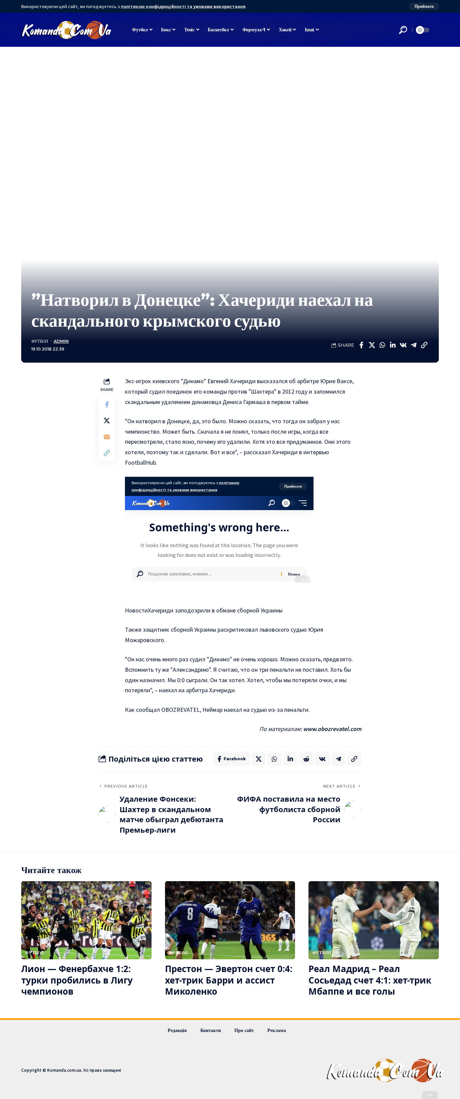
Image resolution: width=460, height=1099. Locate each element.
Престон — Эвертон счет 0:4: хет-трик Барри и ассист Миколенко (228, 980)
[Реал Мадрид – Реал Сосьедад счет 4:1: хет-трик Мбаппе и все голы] (373, 920)
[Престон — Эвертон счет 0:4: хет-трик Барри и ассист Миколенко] (230, 920)
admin (61, 341)
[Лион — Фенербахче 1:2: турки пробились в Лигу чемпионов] (86, 920)
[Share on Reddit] (306, 759)
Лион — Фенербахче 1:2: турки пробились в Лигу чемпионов (77, 980)
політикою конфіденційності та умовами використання (183, 6)
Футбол (39, 341)
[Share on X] (371, 345)
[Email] (107, 437)
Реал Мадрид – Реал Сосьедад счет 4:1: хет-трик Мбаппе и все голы (369, 980)
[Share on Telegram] (413, 345)
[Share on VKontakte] (403, 345)
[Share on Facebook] (361, 345)
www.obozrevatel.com (332, 729)
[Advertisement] (230, 97)
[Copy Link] (424, 345)
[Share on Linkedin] (392, 345)
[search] (403, 29)
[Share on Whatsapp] (382, 345)
